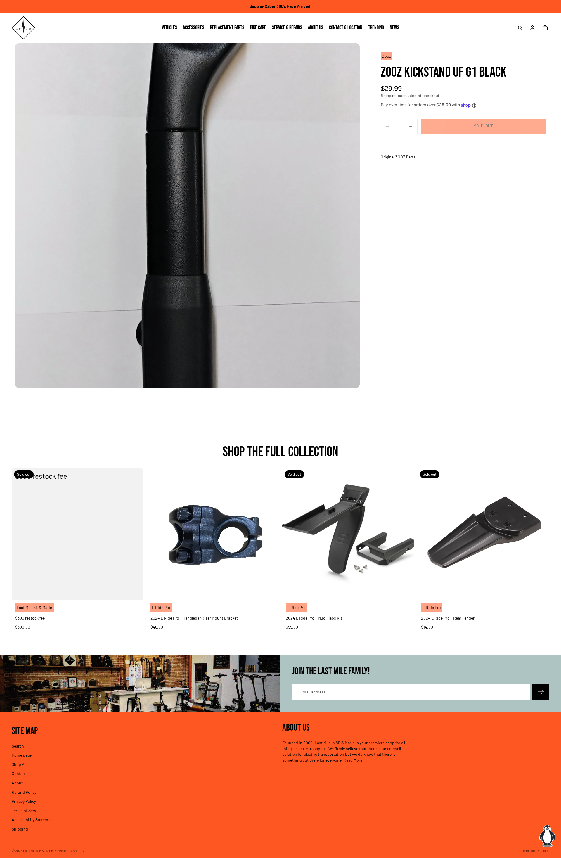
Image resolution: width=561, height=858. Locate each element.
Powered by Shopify (69, 850)
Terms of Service (26, 810)
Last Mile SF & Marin (38, 850)
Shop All (19, 764)
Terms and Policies (535, 850)
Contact (19, 773)
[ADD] (269, 591)
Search (18, 745)
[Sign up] (540, 692)
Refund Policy (24, 792)
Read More (353, 759)
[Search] (520, 27)
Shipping (20, 828)
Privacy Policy (24, 801)
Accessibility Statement (33, 819)
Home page (22, 755)
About (17, 782)
